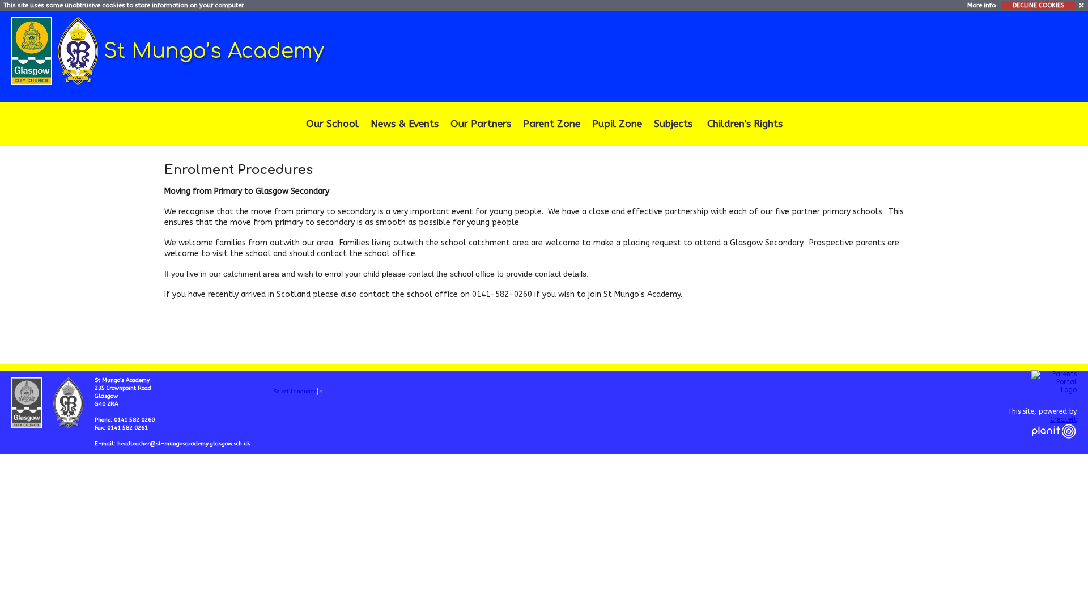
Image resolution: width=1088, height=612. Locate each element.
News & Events (405, 124)
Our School (332, 124)
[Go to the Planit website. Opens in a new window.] (1054, 445)
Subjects (673, 124)
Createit (1063, 419)
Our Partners (480, 124)
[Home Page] (79, 50)
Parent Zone (551, 124)
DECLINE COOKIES (1038, 5)
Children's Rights (745, 124)
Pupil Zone (617, 124)
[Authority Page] (33, 50)
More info (981, 5)
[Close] (1082, 5)
